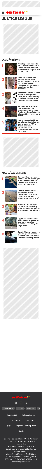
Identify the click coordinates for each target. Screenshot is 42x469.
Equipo (9, 426)
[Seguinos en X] (26, 403)
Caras (20, 408)
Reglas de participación (26, 426)
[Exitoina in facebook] (21, 403)
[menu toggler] (2, 12)
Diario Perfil (8, 408)
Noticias (30, 408)
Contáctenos (14, 420)
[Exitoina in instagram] (15, 403)
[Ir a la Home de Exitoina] (17, 12)
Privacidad (29, 420)
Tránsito (21, 431)
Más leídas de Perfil (14, 172)
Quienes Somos (28, 415)
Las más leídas (11, 59)
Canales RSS (12, 415)
